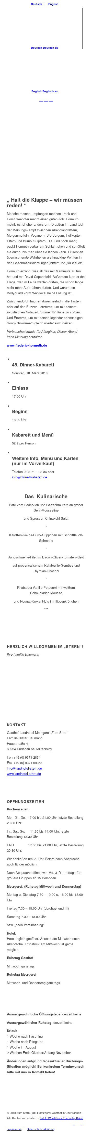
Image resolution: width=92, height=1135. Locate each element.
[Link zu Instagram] (81, 1123)
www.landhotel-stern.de (24, 773)
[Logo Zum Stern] (38, 113)
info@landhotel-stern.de (24, 768)
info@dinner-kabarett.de (29, 477)
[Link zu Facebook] (73, 1123)
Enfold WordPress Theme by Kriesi (61, 1118)
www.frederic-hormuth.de (27, 345)
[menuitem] (36, 4)
